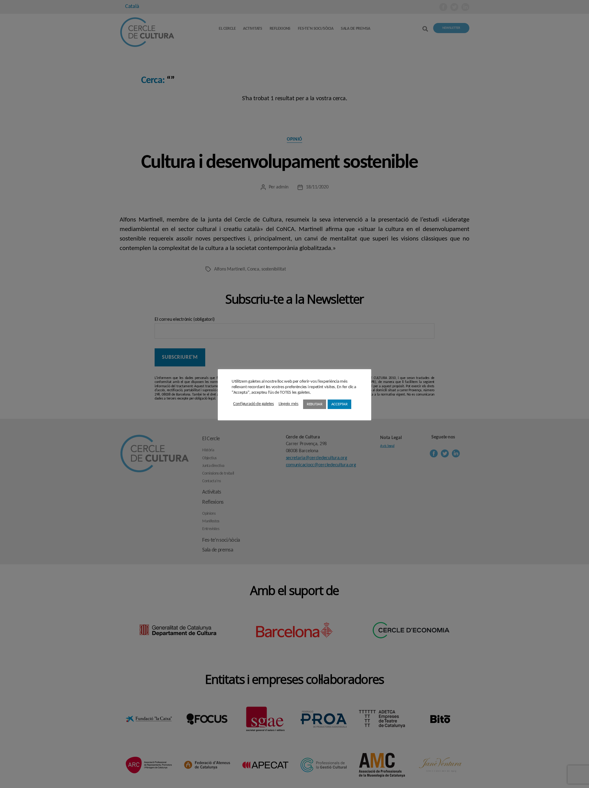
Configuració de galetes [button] (253, 404)
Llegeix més (288, 404)
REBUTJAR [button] (314, 404)
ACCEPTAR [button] (339, 404)
